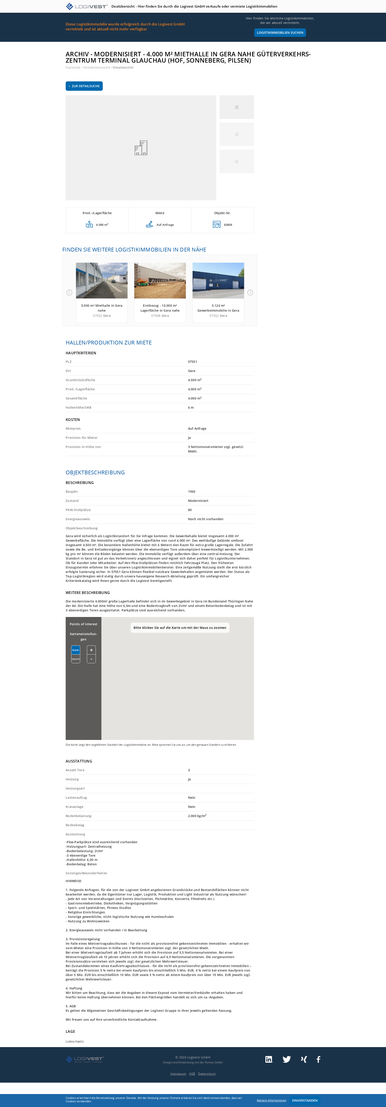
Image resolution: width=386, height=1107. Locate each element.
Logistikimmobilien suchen (280, 32)
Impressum (178, 1074)
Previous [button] (69, 293)
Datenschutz (207, 1074)
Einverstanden (305, 1100)
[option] (102, 293)
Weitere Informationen (271, 1100)
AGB (192, 1074)
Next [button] (250, 293)
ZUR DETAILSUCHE (86, 86)
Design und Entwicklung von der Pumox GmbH (193, 1062)
